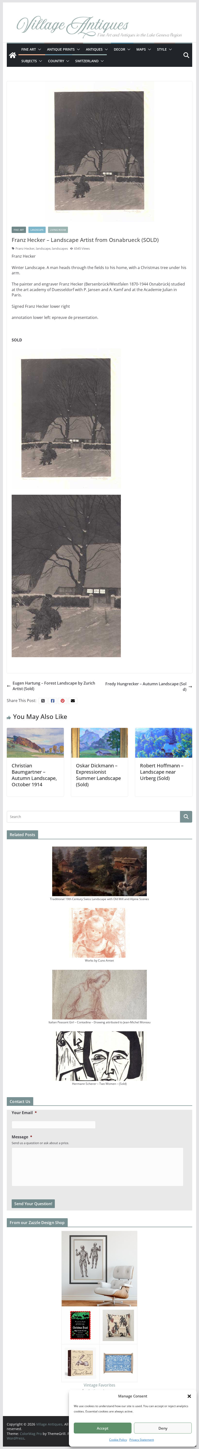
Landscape (37, 229)
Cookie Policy (118, 1440)
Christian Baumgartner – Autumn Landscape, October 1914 (34, 775)
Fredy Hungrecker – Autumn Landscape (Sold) (145, 686)
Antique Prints (61, 49)
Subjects (29, 61)
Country (56, 61)
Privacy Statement (141, 1440)
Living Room (58, 229)
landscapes (60, 248)
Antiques (94, 49)
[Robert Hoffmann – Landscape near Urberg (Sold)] (163, 742)
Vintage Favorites (99, 1385)
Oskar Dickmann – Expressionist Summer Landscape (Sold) (98, 775)
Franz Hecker (25, 248)
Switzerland (87, 61)
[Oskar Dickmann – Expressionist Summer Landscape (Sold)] (99, 742)
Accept (102, 1428)
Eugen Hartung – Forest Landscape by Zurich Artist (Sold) (54, 685)
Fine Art (28, 49)
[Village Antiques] (99, 28)
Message (22, 1137)
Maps (141, 49)
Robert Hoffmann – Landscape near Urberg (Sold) (161, 771)
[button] (189, 1396)
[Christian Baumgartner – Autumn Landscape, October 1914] (35, 742)
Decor (119, 49)
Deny (162, 1428)
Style (162, 49)
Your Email (24, 1112)
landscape (43, 248)
